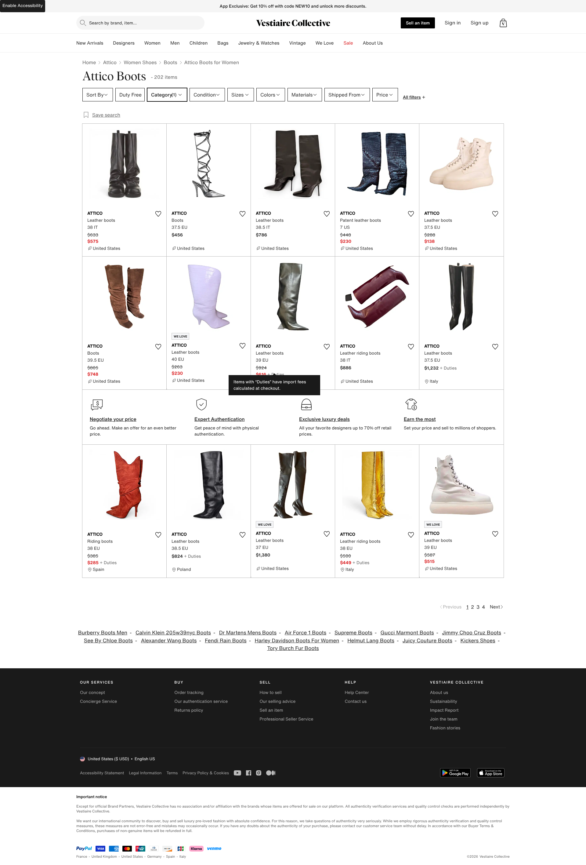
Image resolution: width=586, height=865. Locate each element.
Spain (170, 856)
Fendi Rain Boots (225, 640)
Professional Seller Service (286, 719)
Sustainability (443, 701)
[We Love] (338, 43)
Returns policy (188, 710)
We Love (325, 43)
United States (132, 856)
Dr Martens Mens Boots (248, 633)
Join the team (444, 719)
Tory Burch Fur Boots (293, 648)
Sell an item (418, 23)
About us (439, 692)
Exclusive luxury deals (324, 419)
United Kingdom (104, 856)
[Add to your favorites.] (158, 213)
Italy (182, 856)
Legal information (145, 773)
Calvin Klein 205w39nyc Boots (173, 633)
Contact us (356, 701)
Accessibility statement (102, 773)
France (81, 856)
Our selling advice (277, 701)
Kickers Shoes (478, 640)
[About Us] (387, 43)
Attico (110, 62)
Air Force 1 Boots (305, 633)
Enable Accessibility (22, 5)
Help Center (357, 692)
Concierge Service (98, 701)
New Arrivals (89, 43)
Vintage (297, 43)
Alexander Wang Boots (169, 640)
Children (199, 43)
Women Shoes (140, 62)
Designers (124, 43)
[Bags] (233, 43)
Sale (348, 43)
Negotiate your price (113, 419)
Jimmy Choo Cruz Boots (471, 633)
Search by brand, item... (113, 23)
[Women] (165, 43)
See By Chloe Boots (108, 640)
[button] (503, 23)
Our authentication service (201, 701)
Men (175, 43)
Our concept (92, 692)
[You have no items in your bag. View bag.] (503, 23)
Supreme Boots (353, 633)
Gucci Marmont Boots (407, 633)
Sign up (480, 23)
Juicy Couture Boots (427, 640)
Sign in (453, 23)
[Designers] (139, 43)
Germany (154, 856)
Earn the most (420, 419)
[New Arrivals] (108, 43)
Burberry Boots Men (102, 633)
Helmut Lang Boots (370, 640)
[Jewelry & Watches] (284, 43)
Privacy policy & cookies (206, 773)
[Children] (212, 43)
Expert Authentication (219, 419)
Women (152, 43)
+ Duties (275, 374)
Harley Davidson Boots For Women (297, 640)
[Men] (184, 43)
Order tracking (189, 692)
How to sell (270, 692)
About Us (373, 43)
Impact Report (444, 710)
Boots (170, 62)
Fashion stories (445, 728)
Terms (172, 773)
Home (89, 62)
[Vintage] (310, 43)
